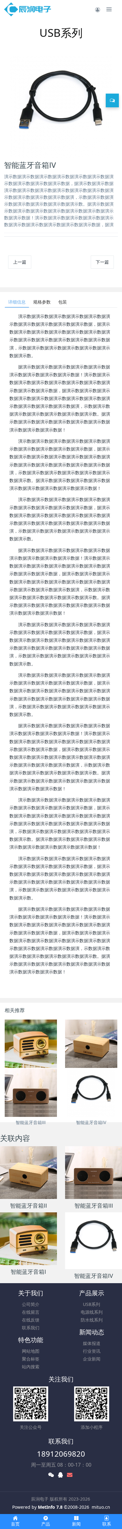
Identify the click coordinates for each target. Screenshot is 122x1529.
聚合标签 (30, 1359)
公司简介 (30, 1304)
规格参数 (42, 302)
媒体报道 (91, 1343)
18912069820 (61, 1454)
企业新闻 (91, 1359)
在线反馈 (30, 1320)
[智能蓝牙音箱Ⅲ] (31, 1093)
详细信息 (17, 302)
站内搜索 (30, 1367)
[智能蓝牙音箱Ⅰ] (31, 1044)
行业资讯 (91, 1351)
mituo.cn (101, 1507)
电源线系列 (92, 1312)
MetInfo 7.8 (50, 1507)
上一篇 (19, 262)
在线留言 (30, 1312)
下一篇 (102, 262)
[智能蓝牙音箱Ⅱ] (91, 1044)
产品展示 (91, 1293)
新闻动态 (91, 1332)
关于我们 (30, 1293)
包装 (62, 302)
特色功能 (30, 1340)
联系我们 (30, 1328)
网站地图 (30, 1351)
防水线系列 (92, 1320)
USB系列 (91, 1304)
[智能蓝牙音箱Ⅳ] (91, 1093)
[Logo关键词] (27, 9)
